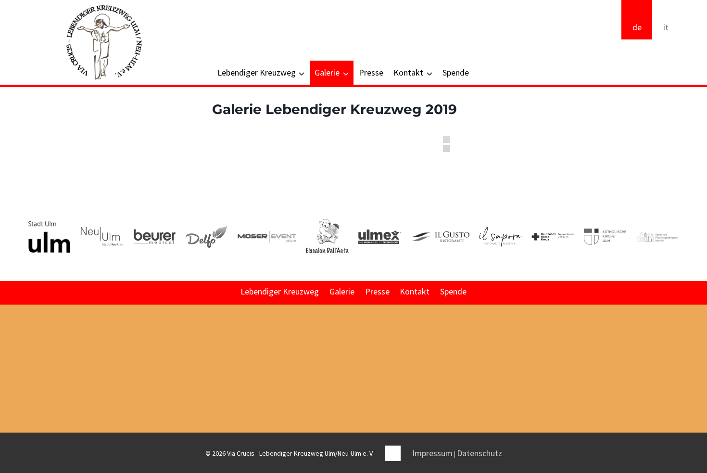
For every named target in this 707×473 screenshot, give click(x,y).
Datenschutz (479, 453)
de (637, 27)
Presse (371, 72)
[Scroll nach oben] (699, 389)
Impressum (432, 453)
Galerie (341, 291)
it (666, 27)
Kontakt (414, 291)
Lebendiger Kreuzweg (279, 291)
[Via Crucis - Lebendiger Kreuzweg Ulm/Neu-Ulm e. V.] (103, 42)
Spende (455, 72)
